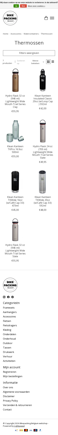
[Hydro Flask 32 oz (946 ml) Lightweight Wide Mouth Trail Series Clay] (15, 80)
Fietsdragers (10, 325)
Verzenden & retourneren (17, 405)
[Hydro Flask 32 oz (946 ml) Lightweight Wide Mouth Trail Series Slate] (15, 229)
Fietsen (7, 321)
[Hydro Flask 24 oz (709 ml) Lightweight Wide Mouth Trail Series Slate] (42, 131)
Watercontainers (31, 33)
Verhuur (7, 356)
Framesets (9, 307)
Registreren (9, 371)
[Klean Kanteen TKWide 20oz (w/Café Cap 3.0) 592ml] (42, 182)
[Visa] (31, 430)
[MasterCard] (26, 430)
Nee (23, 6)
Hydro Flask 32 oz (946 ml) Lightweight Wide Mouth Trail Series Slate (15, 250)
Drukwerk (8, 352)
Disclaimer (9, 396)
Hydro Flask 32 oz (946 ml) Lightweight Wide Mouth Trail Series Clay (15, 101)
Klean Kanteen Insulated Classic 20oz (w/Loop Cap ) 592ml (43, 100)
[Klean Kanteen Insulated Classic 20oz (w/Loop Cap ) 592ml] (42, 80)
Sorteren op (21, 62)
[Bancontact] (16, 430)
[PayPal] (40, 430)
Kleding (7, 329)
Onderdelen (9, 334)
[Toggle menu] (52, 18)
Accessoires (16, 33)
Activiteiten (9, 361)
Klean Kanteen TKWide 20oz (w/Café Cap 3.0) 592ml (43, 201)
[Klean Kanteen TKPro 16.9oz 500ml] (15, 131)
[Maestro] (35, 430)
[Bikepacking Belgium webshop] (10, 18)
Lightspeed (19, 426)
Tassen (7, 347)
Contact (7, 409)
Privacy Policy (10, 400)
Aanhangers (10, 312)
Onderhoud (9, 338)
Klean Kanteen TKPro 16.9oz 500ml (15, 149)
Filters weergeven (29, 53)
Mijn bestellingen (12, 376)
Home (5, 33)
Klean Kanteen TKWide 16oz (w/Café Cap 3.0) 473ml (15, 201)
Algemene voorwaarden (16, 391)
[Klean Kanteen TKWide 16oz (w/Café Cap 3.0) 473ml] (15, 182)
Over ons (8, 387)
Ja (16, 6)
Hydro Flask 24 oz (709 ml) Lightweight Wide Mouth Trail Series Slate (42, 152)
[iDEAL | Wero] (21, 430)
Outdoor (7, 343)
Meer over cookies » (36, 6)
